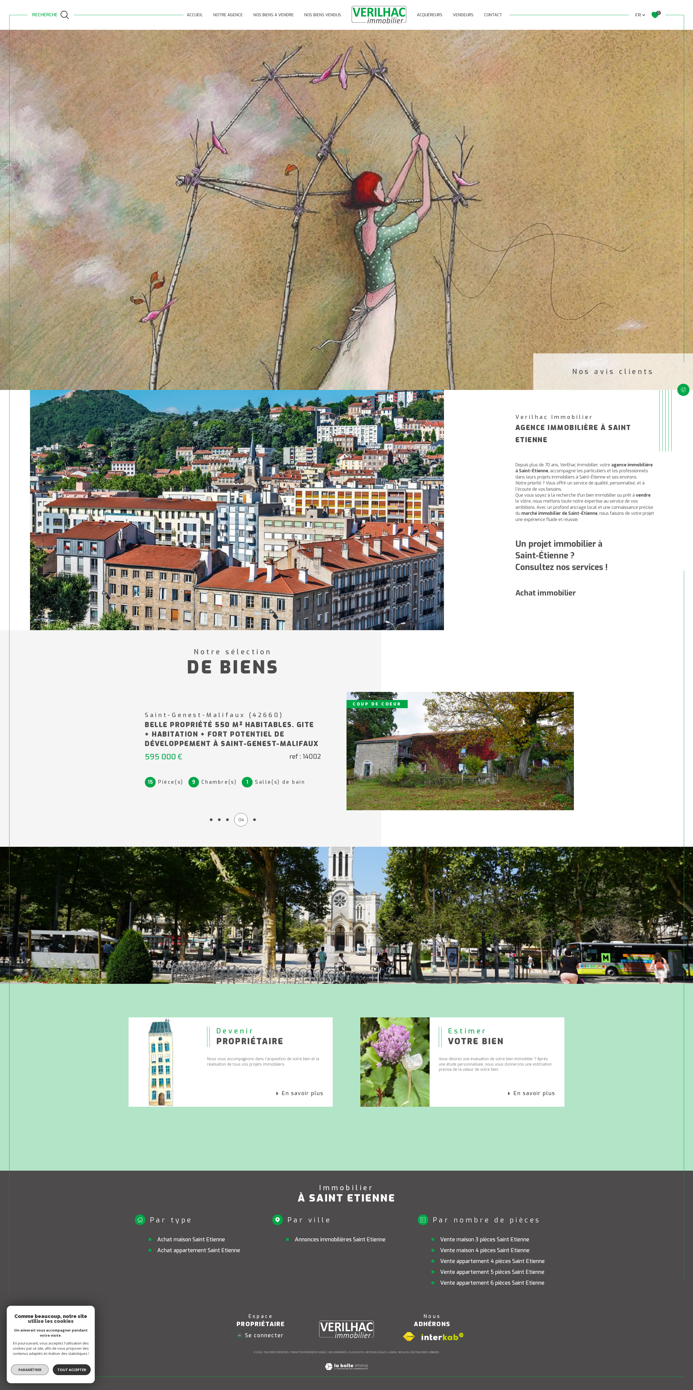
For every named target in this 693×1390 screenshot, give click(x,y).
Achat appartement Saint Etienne (198, 1250)
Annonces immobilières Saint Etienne (340, 1239)
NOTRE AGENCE (228, 15)
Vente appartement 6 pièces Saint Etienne (492, 1283)
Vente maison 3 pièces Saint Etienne (484, 1239)
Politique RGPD (419, 1352)
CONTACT (493, 15)
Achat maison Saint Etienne (191, 1239)
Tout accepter (71, 1369)
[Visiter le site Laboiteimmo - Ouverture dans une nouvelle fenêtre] (346, 1373)
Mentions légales (375, 1352)
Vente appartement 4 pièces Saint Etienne (492, 1261)
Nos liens (403, 1352)
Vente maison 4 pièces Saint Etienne (484, 1250)
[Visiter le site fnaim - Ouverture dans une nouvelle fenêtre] (409, 1337)
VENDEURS (463, 15)
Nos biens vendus (322, 15)
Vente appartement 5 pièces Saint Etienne (492, 1272)
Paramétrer (29, 1369)
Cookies (434, 1352)
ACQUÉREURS (429, 15)
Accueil (195, 15)
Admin (392, 1352)
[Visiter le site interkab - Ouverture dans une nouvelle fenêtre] (442, 1336)
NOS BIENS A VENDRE (273, 15)
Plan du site (356, 1352)
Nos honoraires (337, 1352)
